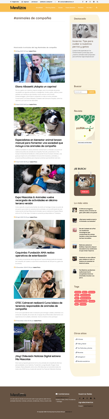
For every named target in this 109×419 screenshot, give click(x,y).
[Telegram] (93, 1)
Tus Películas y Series (84, 348)
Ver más (89, 7)
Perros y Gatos (50, 7)
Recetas (80, 352)
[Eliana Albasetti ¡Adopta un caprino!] (39, 68)
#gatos (77, 295)
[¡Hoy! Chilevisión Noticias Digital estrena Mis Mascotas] (39, 338)
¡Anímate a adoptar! (46, 1)
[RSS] (97, 1)
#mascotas (92, 292)
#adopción (91, 301)
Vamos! (91, 92)
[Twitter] (86, 1)
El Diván (80, 339)
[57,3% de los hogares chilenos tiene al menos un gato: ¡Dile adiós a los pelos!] (74, 210)
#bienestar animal (85, 298)
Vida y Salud (81, 344)
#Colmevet (83, 304)
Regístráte (15, 1)
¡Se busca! (34, 1)
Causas (60, 7)
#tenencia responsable (81, 301)
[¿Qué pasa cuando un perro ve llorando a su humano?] (74, 220)
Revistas (80, 7)
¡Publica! (85, 192)
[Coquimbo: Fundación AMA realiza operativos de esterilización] (39, 234)
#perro (77, 298)
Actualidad (39, 7)
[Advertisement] (39, 34)
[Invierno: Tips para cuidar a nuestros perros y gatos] (84, 31)
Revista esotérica (83, 361)
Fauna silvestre (70, 7)
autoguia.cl (81, 357)
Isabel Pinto (32, 51)
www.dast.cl (68, 411)
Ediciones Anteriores (85, 142)
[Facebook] (82, 1)
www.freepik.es (88, 406)
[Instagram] (90, 1)
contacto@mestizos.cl (67, 1)
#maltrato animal (85, 295)
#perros (85, 292)
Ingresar (26, 1)
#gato (76, 304)
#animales (78, 292)
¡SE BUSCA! (80, 168)
